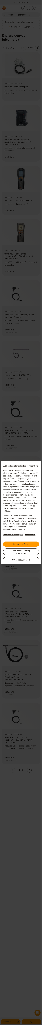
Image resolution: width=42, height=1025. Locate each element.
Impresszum (30, 535)
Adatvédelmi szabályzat (13, 535)
